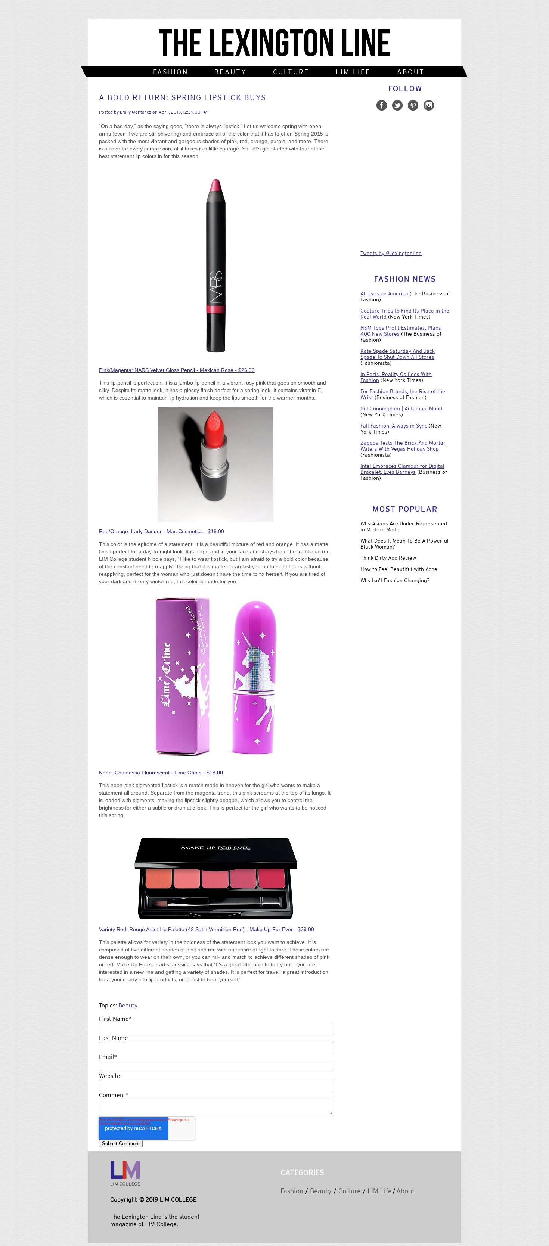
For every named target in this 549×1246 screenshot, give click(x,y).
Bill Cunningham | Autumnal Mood (401, 408)
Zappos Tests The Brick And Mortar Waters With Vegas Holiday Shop (403, 446)
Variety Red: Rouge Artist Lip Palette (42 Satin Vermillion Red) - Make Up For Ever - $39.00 (206, 929)
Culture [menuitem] (291, 72)
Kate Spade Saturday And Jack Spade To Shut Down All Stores (397, 354)
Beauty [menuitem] (230, 72)
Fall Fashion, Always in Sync (393, 426)
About (405, 1191)
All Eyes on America (384, 293)
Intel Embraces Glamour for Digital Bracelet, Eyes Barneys (402, 469)
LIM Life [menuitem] (353, 72)
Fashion (291, 1191)
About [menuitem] (411, 72)
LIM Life (379, 1191)
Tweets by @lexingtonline (391, 253)
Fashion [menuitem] (170, 72)
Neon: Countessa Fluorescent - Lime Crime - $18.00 (161, 773)
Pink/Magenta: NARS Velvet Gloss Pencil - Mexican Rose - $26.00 (177, 370)
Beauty (128, 1005)
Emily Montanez (135, 112)
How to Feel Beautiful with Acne (398, 569)
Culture (349, 1191)
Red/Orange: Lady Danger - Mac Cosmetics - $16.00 (161, 531)
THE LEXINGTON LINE (274, 45)
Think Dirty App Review (388, 558)
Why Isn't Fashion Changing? (395, 580)
